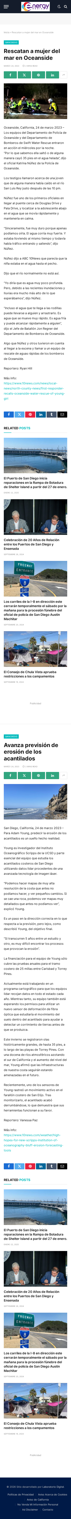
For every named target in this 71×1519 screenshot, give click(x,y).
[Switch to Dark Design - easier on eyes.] (59, 6)
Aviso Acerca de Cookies (52, 1494)
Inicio (6, 32)
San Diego (11, 42)
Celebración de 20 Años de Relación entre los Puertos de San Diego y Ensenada (31, 544)
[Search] (65, 6)
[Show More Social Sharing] (63, 74)
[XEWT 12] (35, 6)
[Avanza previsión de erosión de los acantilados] (35, 801)
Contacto (47, 1509)
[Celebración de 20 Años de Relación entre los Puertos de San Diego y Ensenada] (35, 517)
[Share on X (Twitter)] (24, 74)
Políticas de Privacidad (21, 1494)
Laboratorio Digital (53, 1486)
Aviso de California (38, 1499)
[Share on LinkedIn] (52, 74)
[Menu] (6, 6)
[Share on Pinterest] (38, 74)
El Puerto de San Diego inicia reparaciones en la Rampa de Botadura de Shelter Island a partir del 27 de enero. (35, 482)
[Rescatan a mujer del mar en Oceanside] (35, 101)
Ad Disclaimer (30, 1509)
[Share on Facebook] (10, 74)
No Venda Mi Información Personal (37, 1504)
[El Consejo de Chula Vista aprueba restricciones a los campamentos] (35, 649)
